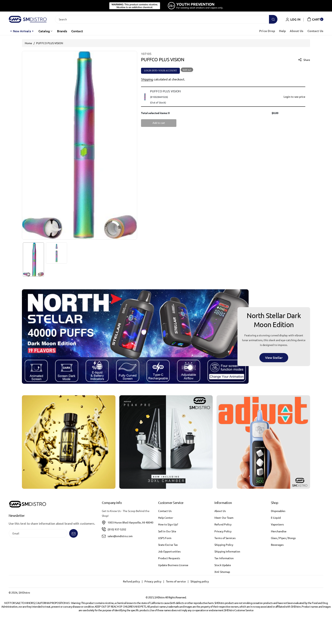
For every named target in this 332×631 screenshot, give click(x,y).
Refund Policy (223, 524)
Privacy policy (152, 581)
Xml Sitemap (222, 571)
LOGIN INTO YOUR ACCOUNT (160, 70)
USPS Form (164, 538)
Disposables (278, 511)
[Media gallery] (68, 442)
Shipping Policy (223, 544)
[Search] (273, 19)
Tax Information (224, 558)
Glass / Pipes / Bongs (283, 538)
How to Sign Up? (168, 524)
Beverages (277, 544)
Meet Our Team (223, 517)
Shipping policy (199, 581)
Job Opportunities (169, 551)
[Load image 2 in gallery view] (56, 253)
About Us (220, 511)
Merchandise (279, 531)
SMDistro (24, 592)
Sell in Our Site (167, 531)
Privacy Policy (223, 531)
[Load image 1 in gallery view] (33, 259)
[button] (314, 19)
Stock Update (222, 565)
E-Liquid (276, 517)
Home (28, 43)
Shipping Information (227, 551)
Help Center (165, 517)
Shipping (147, 79)
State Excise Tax (168, 544)
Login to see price (294, 96)
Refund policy (131, 581)
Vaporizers (277, 524)
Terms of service (176, 581)
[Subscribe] (73, 533)
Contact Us (165, 511)
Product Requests (169, 558)
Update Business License (173, 565)
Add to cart (159, 123)
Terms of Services (225, 538)
